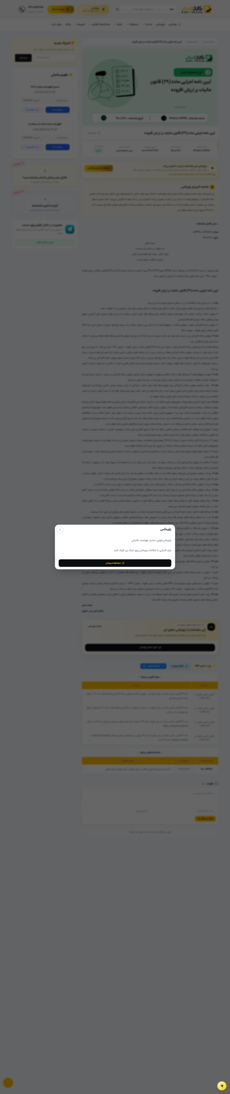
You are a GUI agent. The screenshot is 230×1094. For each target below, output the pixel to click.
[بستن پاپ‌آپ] (60, 530)
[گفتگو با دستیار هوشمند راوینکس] (221, 1086)
